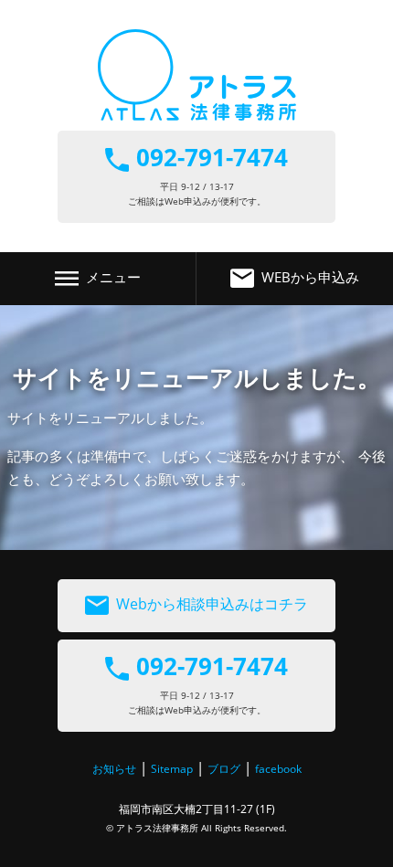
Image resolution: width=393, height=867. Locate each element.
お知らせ (114, 769)
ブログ (223, 769)
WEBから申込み (310, 277)
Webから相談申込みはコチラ (212, 604)
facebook (278, 769)
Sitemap (172, 769)
